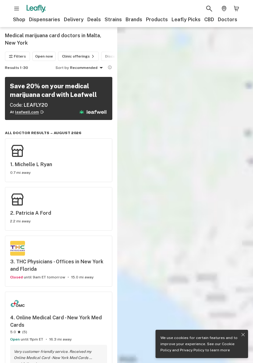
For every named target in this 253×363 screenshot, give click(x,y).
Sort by (62, 68)
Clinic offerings (76, 56)
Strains (113, 19)
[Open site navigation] (16, 8)
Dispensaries (44, 19)
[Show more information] (109, 67)
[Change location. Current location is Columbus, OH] (224, 8)
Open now (44, 56)
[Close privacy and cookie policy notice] (243, 334)
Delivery (74, 19)
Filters (20, 56)
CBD (209, 19)
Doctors (227, 19)
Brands (134, 19)
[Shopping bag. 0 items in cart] (236, 8)
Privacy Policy (192, 350)
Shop (19, 19)
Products (157, 19)
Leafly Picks (186, 19)
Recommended (83, 68)
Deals (94, 19)
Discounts (114, 56)
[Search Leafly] (209, 8)
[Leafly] (36, 8)
